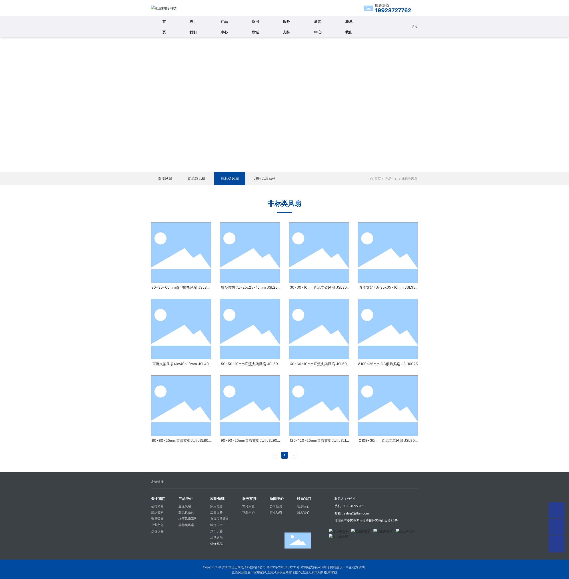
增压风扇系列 (265, 178)
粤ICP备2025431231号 (283, 567)
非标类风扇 (230, 178)
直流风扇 (165, 178)
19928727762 (393, 10)
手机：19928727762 (349, 506)
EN (414, 26)
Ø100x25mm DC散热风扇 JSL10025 (388, 364)
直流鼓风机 (196, 178)
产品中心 (284, 100)
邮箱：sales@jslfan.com (352, 513)
